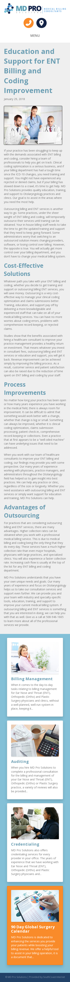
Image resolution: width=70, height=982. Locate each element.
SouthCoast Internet (54, 977)
